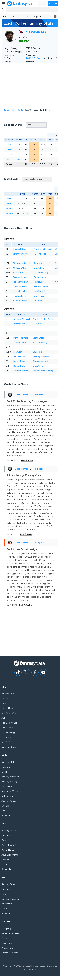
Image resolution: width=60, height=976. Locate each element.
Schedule (6, 815)
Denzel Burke (19, 366)
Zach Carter (21, 394)
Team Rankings (9, 722)
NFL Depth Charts (10, 713)
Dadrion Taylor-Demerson (45, 319)
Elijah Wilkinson (20, 300)
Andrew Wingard (21, 319)
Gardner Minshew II (43, 249)
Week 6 (9, 203)
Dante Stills (38, 338)
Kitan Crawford (40, 361)
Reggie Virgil (40, 263)
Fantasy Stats (8, 762)
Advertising (7, 943)
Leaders (25, 16)
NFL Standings (8, 732)
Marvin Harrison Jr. (22, 263)
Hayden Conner (41, 286)
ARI (19, 159)
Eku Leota (37, 352)
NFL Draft (6, 742)
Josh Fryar (38, 282)
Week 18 (9, 213)
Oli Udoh (38, 300)
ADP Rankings (8, 796)
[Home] (21, 4)
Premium (53, 3)
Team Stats (7, 727)
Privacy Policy (8, 948)
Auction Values (8, 801)
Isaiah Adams (19, 296)
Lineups (5, 805)
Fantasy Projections (10, 776)
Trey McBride (19, 277)
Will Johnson (19, 356)
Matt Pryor (39, 296)
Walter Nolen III (20, 324)
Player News (7, 708)
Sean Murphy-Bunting (43, 370)
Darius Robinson (20, 338)
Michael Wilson (20, 268)
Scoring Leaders (9, 830)
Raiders (39, 394)
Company (6, 928)
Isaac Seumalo (20, 286)
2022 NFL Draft (34, 58)
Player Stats (7, 693)
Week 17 (10, 208)
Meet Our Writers (10, 933)
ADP (3, 718)
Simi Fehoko (39, 268)
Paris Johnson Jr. (20, 282)
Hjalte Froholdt (20, 291)
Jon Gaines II (39, 291)
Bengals (39, 542)
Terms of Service (10, 952)
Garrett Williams (21, 370)
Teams (4, 810)
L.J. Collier (37, 324)
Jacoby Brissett (20, 249)
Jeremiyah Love (20, 254)
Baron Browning (40, 342)
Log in (42, 3)
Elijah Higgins (40, 277)
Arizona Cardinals (36, 31)
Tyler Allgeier (40, 254)
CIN (19, 144)
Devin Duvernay (41, 272)
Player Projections (10, 845)
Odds (4, 703)
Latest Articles (8, 747)
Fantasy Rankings (10, 781)
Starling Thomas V (42, 356)
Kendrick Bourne (20, 272)
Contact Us (6, 938)
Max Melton (38, 366)
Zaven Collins (19, 342)
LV (19, 154)
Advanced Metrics (10, 791)
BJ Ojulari (17, 352)
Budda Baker (19, 361)
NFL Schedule (8, 737)
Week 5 (9, 198)
